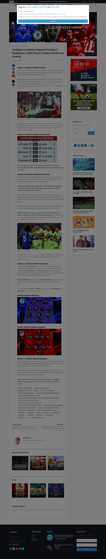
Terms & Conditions (32, 7)
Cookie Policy (54, 7)
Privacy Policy (43, 7)
